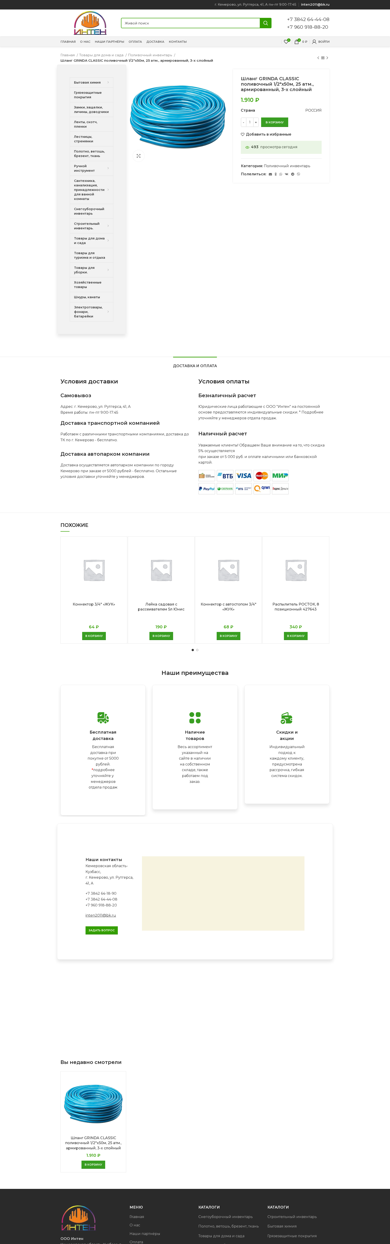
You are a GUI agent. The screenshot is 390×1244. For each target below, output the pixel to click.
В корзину (275, 122)
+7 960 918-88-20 (307, 27)
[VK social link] (286, 174)
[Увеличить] (138, 156)
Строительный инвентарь (292, 1217)
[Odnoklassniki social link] (275, 174)
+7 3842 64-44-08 (308, 19)
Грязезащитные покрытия (292, 1236)
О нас (135, 1225)
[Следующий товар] (327, 58)
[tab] (195, 364)
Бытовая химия (282, 1226)
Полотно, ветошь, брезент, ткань (228, 1226)
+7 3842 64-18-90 (101, 893)
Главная (68, 55)
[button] (94, 636)
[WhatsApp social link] (280, 174)
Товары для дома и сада (101, 55)
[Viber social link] (299, 174)
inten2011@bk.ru (101, 915)
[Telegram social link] (293, 174)
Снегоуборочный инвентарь (225, 1217)
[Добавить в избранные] (120, 557)
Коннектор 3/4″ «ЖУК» (94, 604)
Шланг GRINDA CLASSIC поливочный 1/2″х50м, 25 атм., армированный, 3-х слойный (93, 1143)
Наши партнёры (145, 1234)
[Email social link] (270, 174)
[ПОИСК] (266, 23)
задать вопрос (102, 930)
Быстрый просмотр (120, 547)
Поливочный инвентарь (150, 55)
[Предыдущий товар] (318, 58)
